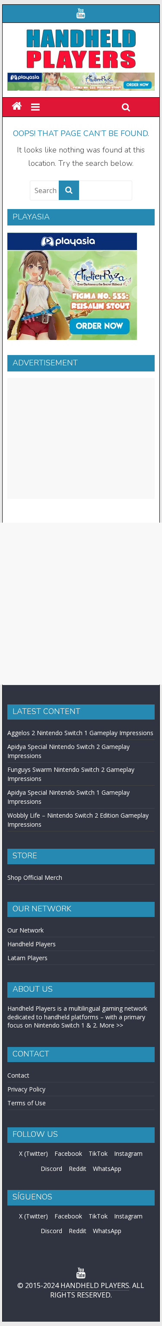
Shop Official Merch (34, 877)
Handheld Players (31, 944)
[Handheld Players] (16, 106)
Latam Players (27, 958)
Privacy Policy (26, 1089)
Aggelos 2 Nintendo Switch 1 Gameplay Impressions (80, 733)
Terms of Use (26, 1103)
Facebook (68, 1153)
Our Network (25, 930)
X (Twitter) (33, 1153)
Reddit (77, 1168)
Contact (18, 1075)
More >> (111, 1025)
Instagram (128, 1153)
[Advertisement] (81, 438)
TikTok (98, 1153)
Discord (51, 1168)
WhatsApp (107, 1168)
